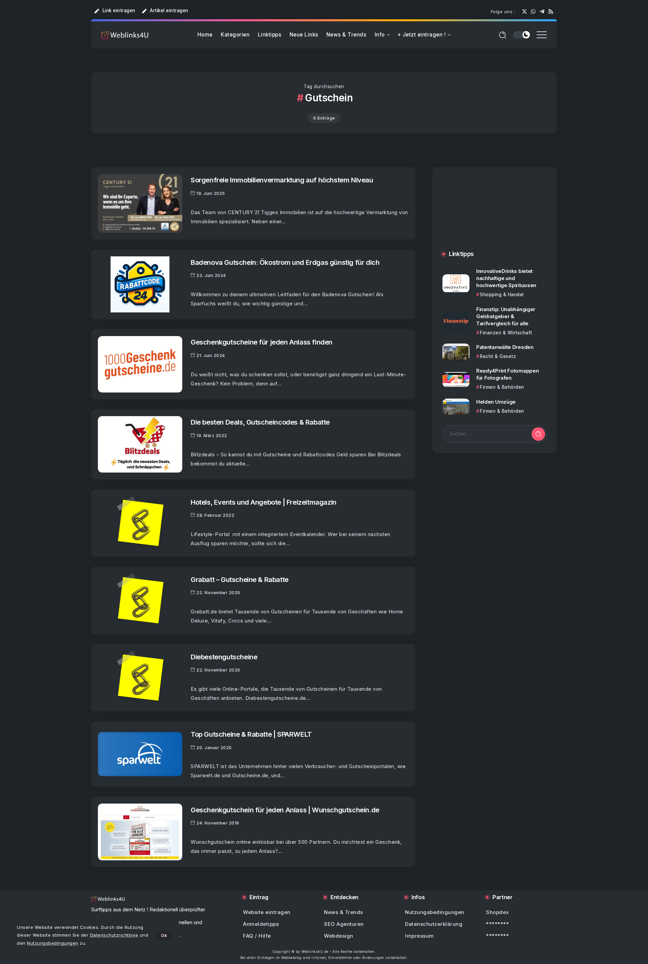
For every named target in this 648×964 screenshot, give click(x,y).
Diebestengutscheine (224, 657)
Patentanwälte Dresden (505, 347)
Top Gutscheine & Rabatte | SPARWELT (251, 734)
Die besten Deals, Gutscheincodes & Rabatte (260, 422)
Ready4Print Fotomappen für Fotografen (507, 374)
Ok (164, 935)
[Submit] (538, 434)
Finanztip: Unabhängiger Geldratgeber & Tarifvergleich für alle (505, 316)
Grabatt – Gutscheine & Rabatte (240, 579)
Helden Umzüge (496, 402)
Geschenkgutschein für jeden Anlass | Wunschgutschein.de (285, 810)
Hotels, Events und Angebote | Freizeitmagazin (263, 502)
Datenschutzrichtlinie (114, 935)
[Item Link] (140, 203)
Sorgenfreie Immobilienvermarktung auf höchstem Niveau (282, 180)
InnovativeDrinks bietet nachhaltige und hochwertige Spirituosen (506, 278)
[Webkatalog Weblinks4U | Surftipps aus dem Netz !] (124, 35)
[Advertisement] (494, 215)
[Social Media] (524, 11)
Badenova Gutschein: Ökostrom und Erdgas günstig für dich (285, 262)
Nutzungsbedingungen (52, 943)
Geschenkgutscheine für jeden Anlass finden (261, 342)
